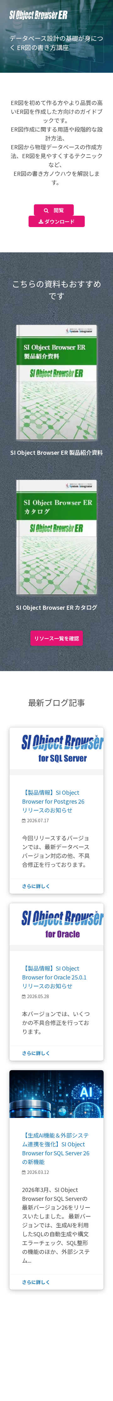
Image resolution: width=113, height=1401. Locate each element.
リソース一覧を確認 (56, 638)
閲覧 (56, 210)
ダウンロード (59, 221)
